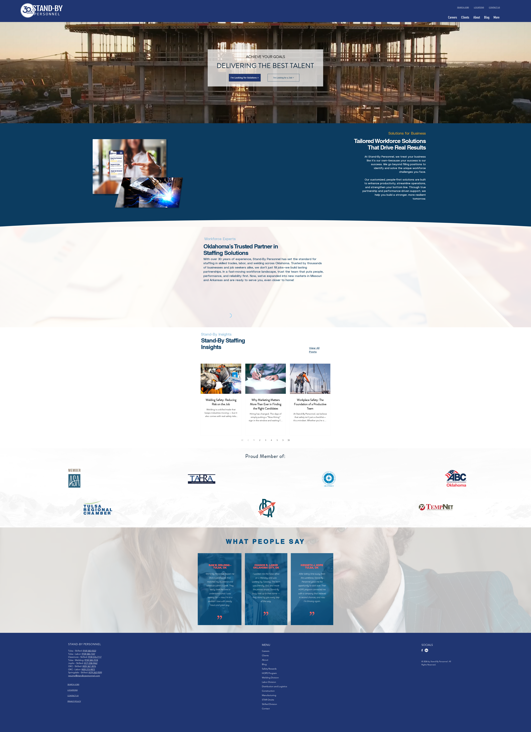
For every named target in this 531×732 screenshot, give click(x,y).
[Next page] (282, 440)
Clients (265, 655)
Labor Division (269, 682)
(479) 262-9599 (95, 672)
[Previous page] (248, 440)
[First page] (242, 440)
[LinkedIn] (426, 650)
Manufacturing (269, 695)
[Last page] (288, 440)
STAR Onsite (268, 699)
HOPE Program (269, 673)
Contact (266, 708)
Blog (264, 664)
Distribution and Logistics (274, 686)
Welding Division (270, 677)
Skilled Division (269, 704)
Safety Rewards (269, 668)
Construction (268, 691)
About (265, 660)
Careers (265, 651)
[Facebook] (422, 650)
